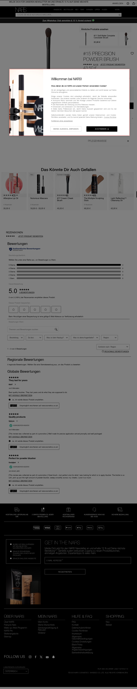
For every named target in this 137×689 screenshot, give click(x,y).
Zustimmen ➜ (102, 129)
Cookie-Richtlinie (110, 117)
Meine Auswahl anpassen (65, 129)
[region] (69, 102)
